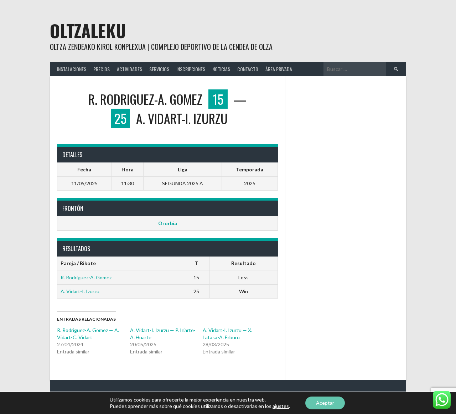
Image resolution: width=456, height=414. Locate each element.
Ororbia (167, 223)
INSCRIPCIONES (190, 69)
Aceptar (325, 403)
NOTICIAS (221, 69)
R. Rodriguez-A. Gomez (86, 277)
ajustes (281, 406)
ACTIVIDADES (129, 69)
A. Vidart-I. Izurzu (80, 291)
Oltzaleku (88, 30)
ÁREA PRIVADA (278, 69)
